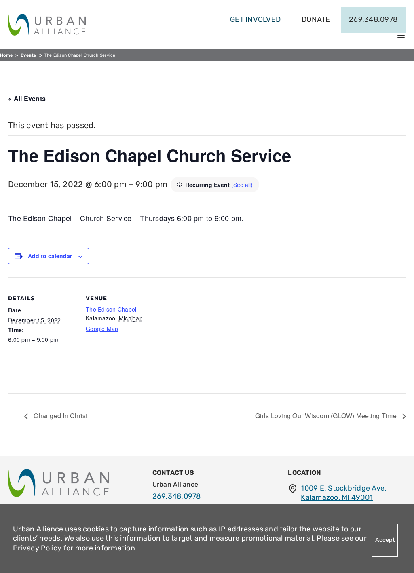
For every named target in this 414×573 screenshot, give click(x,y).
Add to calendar (50, 256)
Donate (316, 19)
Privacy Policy (37, 548)
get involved (255, 19)
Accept (385, 540)
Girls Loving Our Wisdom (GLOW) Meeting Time (326, 415)
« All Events (27, 98)
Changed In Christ (60, 415)
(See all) (242, 185)
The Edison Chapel (111, 309)
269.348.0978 (373, 19)
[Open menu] (401, 37)
